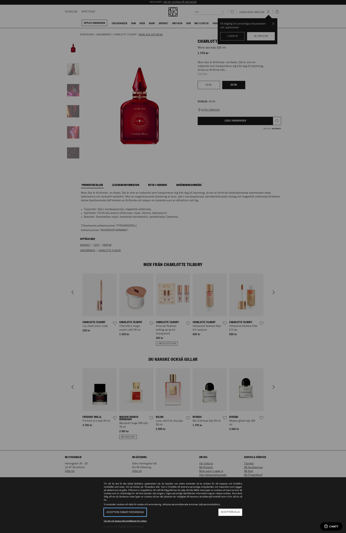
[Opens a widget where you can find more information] (331, 526)
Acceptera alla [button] (230, 512)
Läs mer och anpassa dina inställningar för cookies (125, 521)
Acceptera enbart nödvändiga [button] (125, 512)
